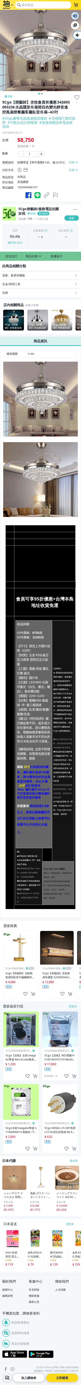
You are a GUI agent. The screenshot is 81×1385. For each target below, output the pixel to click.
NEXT (78, 320)
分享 (72, 225)
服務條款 (38, 1371)
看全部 (74, 1160)
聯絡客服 (34, 1296)
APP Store (14, 1354)
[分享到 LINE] (37, 195)
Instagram (12, 1369)
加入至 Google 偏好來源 (75, 25)
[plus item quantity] (41, 154)
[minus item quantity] (20, 154)
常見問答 (34, 1289)
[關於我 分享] (75, 210)
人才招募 (60, 1289)
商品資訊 (40, 341)
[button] (11, 256)
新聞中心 (7, 1289)
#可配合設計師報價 (23, 122)
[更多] (75, 210)
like (25, 994)
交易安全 (74, 1371)
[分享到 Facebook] (28, 195)
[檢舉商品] (56, 195)
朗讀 (75, 16)
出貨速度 (38, 230)
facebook (5, 1369)
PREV (2, 320)
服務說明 (7, 1296)
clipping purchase (33, 994)
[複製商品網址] (47, 195)
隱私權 (48, 1371)
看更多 (73, 1006)
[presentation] (77, 97)
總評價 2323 (15, 242)
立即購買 (62, 1378)
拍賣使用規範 (61, 1371)
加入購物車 (28, 1378)
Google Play (41, 1354)
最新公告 (34, 1302)
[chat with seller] (7, 1378)
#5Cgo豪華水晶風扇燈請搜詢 (24, 118)
